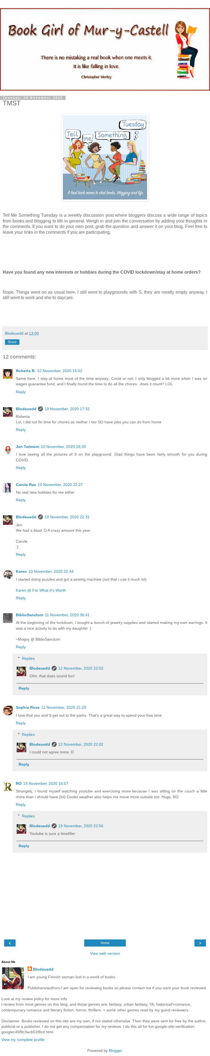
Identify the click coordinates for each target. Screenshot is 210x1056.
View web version (105, 953)
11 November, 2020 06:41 (67, 615)
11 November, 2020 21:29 (63, 707)
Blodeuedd (26, 409)
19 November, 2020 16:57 (45, 783)
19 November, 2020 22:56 (80, 826)
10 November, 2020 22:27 (60, 484)
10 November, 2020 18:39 (63, 446)
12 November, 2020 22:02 (80, 668)
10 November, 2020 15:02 (59, 371)
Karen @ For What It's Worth (41, 590)
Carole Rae (26, 484)
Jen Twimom (27, 446)
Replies (28, 658)
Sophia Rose (28, 707)
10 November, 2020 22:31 (67, 517)
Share (12, 342)
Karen (21, 571)
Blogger (115, 1050)
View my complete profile (23, 1039)
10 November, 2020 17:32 (67, 409)
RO (19, 783)
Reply (21, 392)
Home (105, 943)
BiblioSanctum (29, 615)
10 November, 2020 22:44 (51, 571)
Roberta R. (26, 371)
